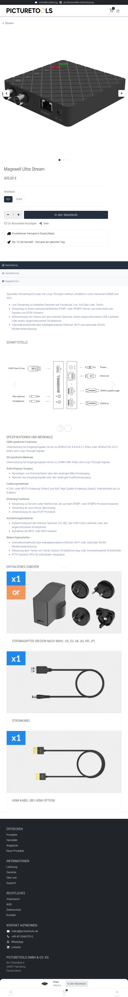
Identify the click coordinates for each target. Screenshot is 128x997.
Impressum (13, 899)
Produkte (11, 834)
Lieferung (11, 867)
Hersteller (12, 840)
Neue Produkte (15, 850)
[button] (6, 93)
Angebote (12, 845)
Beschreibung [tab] (11, 265)
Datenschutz (13, 909)
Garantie (11, 872)
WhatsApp (17, 941)
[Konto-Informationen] (117, 992)
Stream (9, 23)
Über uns (11, 877)
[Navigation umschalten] (118, 10)
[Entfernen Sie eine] (7, 214)
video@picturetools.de (24, 931)
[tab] (64, 281)
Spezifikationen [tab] (12, 273)
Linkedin (16, 947)
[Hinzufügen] (19, 214)
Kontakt (11, 915)
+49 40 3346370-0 (22, 936)
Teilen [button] (45, 223)
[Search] (10, 991)
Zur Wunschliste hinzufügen (22, 223)
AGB (9, 904)
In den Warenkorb (77, 983)
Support (11, 883)
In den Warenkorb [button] (66, 215)
